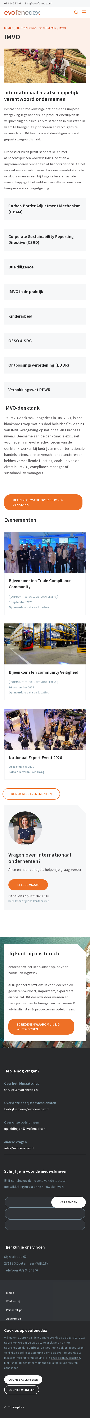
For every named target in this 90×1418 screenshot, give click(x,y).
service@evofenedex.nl (21, 1090)
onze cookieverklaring (65, 1358)
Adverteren (13, 1318)
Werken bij (13, 1301)
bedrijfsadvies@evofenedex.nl (26, 1109)
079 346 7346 (12, 3)
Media (10, 1293)
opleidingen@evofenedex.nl (25, 1128)
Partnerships (14, 1310)
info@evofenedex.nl (38, 3)
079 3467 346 (39, 896)
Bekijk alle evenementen (31, 794)
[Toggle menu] (84, 12)
